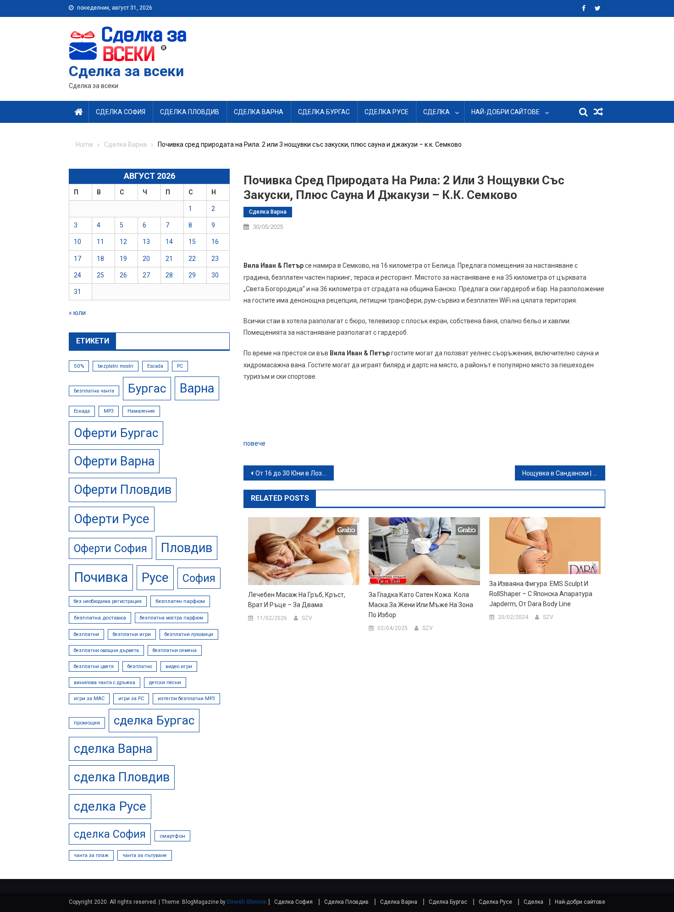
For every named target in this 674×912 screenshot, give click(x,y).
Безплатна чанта (94, 391)
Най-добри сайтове (505, 112)
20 (146, 258)
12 (123, 241)
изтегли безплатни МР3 (186, 699)
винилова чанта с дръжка (104, 682)
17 (77, 258)
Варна (197, 388)
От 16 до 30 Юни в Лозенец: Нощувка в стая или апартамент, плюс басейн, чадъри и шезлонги (294, 473)
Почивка (101, 577)
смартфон (172, 836)
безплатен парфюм (180, 601)
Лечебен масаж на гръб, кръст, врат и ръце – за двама (296, 599)
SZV (307, 618)
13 (146, 241)
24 (77, 275)
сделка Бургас (154, 720)
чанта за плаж (91, 855)
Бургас (147, 388)
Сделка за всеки (126, 71)
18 (100, 258)
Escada (155, 366)
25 (100, 275)
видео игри (179, 666)
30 (215, 275)
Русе (155, 577)
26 (123, 275)
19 (123, 258)
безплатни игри (132, 634)
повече (254, 443)
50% (79, 366)
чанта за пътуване (144, 855)
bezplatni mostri (115, 366)
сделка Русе (110, 806)
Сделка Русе (387, 112)
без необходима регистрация (108, 601)
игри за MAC (89, 699)
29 (192, 275)
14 (169, 241)
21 (169, 258)
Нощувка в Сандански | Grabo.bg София (563, 473)
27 (146, 275)
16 (215, 241)
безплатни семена (175, 650)
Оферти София (110, 548)
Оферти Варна (114, 461)
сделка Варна (113, 748)
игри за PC (131, 699)
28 (169, 275)
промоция (87, 722)
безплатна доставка (100, 617)
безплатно (139, 666)
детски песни (165, 682)
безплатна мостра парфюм (171, 618)
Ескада (82, 411)
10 (77, 241)
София (198, 578)
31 (77, 291)
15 (192, 241)
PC (180, 366)
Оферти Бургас (116, 433)
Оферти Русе (111, 518)
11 (100, 241)
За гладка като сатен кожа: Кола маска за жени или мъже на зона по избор (421, 605)
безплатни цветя (94, 666)
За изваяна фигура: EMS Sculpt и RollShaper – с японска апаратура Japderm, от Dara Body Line (540, 594)
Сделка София (120, 112)
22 (192, 258)
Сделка (436, 112)
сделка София (110, 834)
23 (215, 258)
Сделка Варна (258, 112)
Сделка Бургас (324, 112)
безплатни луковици (189, 634)
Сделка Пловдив (189, 112)
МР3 (109, 411)
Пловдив (186, 548)
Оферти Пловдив (122, 489)
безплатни (86, 634)
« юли (77, 312)
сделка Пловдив (122, 777)
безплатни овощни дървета (106, 650)
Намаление (141, 411)
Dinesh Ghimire (246, 902)
